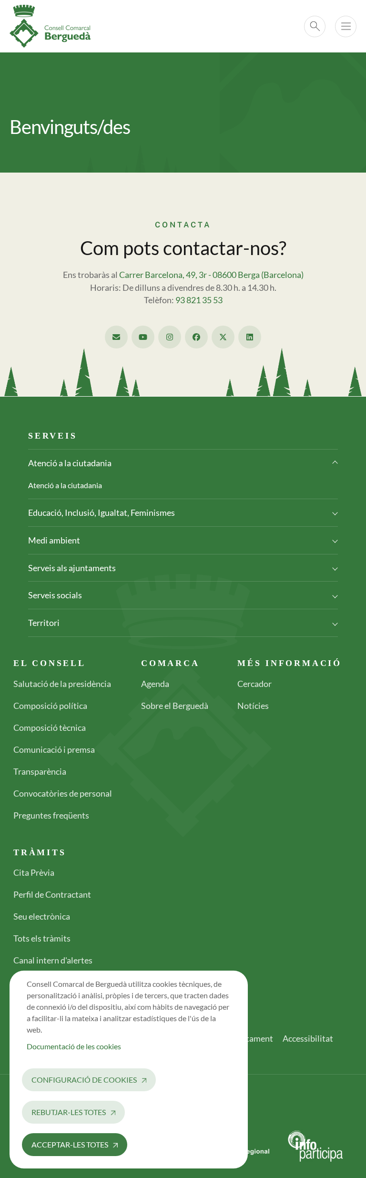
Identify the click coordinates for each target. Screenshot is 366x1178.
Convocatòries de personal (62, 793)
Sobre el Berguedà (174, 705)
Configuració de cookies (84, 1079)
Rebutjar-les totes (68, 1112)
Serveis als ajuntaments (72, 568)
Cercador (254, 683)
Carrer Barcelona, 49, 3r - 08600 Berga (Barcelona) (211, 275)
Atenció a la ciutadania (70, 463)
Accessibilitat (308, 1038)
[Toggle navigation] (345, 26)
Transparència (39, 771)
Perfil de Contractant (52, 894)
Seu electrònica (41, 916)
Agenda (155, 683)
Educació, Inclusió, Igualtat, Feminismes (101, 512)
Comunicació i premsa (54, 749)
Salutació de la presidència (62, 683)
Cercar (314, 26)
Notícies (253, 705)
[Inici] (54, 26)
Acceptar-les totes (69, 1144)
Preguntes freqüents (51, 815)
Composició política (50, 705)
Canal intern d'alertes (52, 960)
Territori (44, 622)
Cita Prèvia (33, 872)
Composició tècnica (49, 727)
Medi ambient (54, 540)
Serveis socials (55, 595)
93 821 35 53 (199, 300)
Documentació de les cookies (74, 1046)
